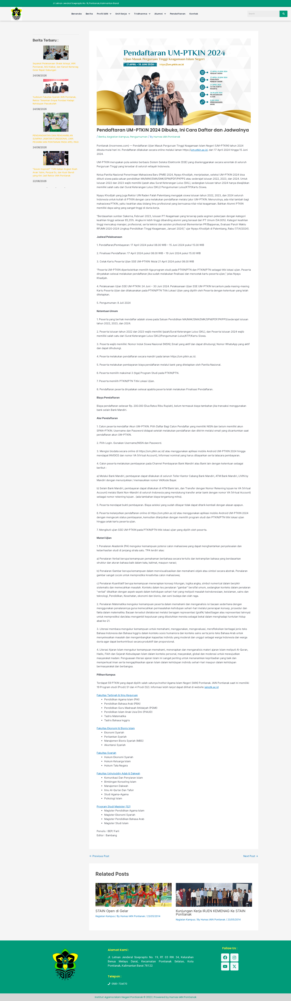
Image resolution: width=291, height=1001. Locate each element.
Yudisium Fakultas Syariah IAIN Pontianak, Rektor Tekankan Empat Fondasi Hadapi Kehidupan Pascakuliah (54, 100)
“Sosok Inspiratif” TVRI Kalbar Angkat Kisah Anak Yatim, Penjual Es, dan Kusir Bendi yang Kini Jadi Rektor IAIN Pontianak (55, 172)
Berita (89, 13)
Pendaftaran (177, 13)
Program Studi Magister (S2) (114, 806)
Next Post (250, 856)
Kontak (193, 13)
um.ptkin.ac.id (199, 149)
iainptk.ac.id (211, 687)
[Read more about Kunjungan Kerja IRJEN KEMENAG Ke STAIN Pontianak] (214, 894)
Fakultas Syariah (106, 752)
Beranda (76, 13)
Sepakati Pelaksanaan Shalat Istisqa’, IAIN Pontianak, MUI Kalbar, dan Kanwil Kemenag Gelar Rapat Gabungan (55, 66)
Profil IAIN (102, 13)
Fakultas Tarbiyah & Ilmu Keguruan (117, 695)
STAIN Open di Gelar (111, 911)
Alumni (158, 13)
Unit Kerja (121, 13)
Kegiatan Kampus (118, 136)
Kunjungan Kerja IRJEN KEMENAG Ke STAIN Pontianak (210, 912)
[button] (104, 13)
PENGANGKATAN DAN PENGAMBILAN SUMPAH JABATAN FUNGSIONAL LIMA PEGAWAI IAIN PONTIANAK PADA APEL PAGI (55, 138)
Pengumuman (139, 136)
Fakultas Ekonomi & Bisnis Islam (116, 728)
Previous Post (99, 856)
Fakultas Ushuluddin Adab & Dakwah (118, 773)
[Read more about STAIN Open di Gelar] (133, 894)
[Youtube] (225, 966)
